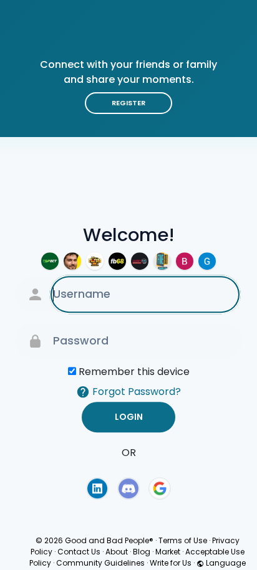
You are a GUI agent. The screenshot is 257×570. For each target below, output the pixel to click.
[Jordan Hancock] (72, 261)
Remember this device (134, 371)
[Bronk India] (184, 261)
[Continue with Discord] (128, 488)
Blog (141, 551)
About (116, 551)
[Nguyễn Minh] (207, 261)
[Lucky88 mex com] (139, 261)
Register (128, 103)
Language (225, 563)
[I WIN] (95, 261)
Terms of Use (182, 540)
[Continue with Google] (159, 488)
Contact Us (78, 551)
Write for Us (171, 563)
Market (167, 551)
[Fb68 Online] (117, 261)
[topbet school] (50, 261)
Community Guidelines (100, 563)
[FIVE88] (162, 261)
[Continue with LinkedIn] (97, 488)
